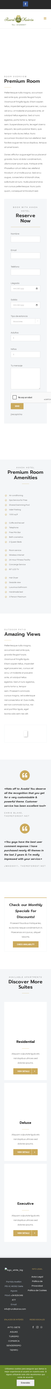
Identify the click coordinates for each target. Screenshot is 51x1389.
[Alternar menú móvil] (45, 18)
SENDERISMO (14, 1345)
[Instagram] (37, 1327)
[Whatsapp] (41, 1327)
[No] (47, 1377)
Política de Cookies (37, 1290)
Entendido (25, 1383)
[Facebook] (33, 1327)
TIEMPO (14, 1350)
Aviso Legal (37, 1277)
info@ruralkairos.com (15, 1309)
